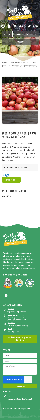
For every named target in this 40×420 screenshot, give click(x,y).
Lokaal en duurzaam (17, 62)
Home (4, 62)
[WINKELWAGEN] (9, 26)
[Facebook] (3, 26)
